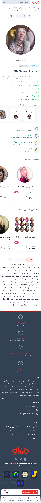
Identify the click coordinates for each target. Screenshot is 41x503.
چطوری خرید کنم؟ (11, 427)
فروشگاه (34, 8)
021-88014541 (30, 410)
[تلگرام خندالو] (20, 459)
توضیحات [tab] (29, 260)
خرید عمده (13, 431)
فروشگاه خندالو (31, 427)
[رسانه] (25, 474)
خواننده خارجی (13, 8)
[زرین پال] (34, 474)
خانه (37, 500)
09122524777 (30, 407)
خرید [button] (16, 197)
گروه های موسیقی (24, 8)
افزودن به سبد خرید (29, 492)
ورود (4, 500)
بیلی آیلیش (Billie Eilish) (32, 10)
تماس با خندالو (31, 438)
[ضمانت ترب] (16, 474)
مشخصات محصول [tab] (19, 260)
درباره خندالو (31, 435)
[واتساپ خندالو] (25, 459)
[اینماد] (7, 474)
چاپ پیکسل (12, 435)
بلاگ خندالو (32, 431)
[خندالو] (36, 2)
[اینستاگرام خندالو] (15, 459)
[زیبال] (20, 483)
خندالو (14, 463)
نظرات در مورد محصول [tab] (11, 260)
